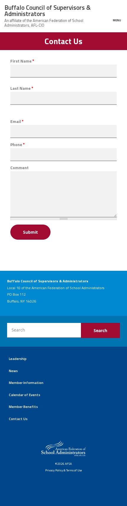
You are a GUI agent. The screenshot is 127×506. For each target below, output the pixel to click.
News (13, 371)
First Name (22, 61)
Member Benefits (23, 406)
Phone (17, 144)
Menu (117, 20)
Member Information (26, 382)
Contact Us (18, 419)
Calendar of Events (24, 395)
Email (17, 121)
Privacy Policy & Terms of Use (63, 470)
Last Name (21, 88)
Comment (19, 168)
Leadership (18, 358)
